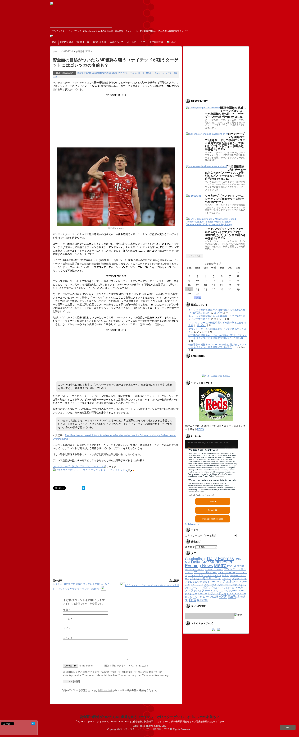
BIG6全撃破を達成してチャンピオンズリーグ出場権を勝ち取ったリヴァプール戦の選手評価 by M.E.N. (225, 112)
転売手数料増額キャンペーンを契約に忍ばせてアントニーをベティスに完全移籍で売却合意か (217, 337)
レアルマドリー (217, 593)
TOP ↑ (287, 727)
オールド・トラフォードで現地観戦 (145, 42)
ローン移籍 (210, 597)
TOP (54, 42)
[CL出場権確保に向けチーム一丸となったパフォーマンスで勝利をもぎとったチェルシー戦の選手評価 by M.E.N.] (206, 166)
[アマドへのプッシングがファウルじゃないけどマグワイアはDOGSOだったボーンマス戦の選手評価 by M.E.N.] (216, 224)
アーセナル (201, 572)
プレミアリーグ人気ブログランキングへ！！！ (78, 466)
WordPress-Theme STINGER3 (149, 725)
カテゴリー (191, 535)
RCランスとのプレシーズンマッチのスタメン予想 (152, 585)
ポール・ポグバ (200, 587)
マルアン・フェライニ (223, 588)
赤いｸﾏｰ (218, 312)
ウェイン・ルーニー (226, 573)
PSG (229, 566)
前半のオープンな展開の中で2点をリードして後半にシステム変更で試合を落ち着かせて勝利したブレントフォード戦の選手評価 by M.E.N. (225, 141)
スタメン (226, 578)
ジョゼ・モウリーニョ (205, 578)
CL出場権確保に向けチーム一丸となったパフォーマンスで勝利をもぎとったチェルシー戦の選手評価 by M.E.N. (225, 172)
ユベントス (218, 591)
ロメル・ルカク (193, 597)
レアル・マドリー (236, 593)
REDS (200, 429)
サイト (66, 628)
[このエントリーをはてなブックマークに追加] (83, 488)
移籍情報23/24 (84, 73)
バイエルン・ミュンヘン (153, 73)
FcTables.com (192, 524)
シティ (225, 575)
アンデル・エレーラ (214, 569)
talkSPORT (238, 566)
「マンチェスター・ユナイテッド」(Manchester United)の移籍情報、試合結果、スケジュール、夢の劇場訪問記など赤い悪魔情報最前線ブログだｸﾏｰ (149, 721)
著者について (116, 42)
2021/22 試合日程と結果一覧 (74, 42)
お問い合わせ (99, 42)
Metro (220, 565)
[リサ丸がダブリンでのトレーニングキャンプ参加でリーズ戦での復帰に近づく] (193, 195)
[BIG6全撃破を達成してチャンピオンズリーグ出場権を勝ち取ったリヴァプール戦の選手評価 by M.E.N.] (203, 107)
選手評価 (202, 600)
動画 (232, 596)
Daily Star (200, 562)
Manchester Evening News (104, 73)
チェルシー (230, 581)
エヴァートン (195, 575)
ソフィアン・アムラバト (129, 73)
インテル (213, 573)
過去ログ (190, 547)
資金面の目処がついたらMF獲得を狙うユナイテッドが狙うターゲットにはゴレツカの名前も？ (149, 717)
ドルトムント (197, 584)
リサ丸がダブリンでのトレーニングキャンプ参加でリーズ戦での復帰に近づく (224, 198)
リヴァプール (231, 590)
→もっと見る (194, 256)
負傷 (192, 600)
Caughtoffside (195, 559)
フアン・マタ (223, 585)
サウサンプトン (212, 575)
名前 (66, 609)
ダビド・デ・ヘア (212, 581)
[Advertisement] (115, 120)
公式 (223, 596)
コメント (68, 637)
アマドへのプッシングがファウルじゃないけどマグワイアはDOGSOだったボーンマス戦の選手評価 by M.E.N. (225, 234)
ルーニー (202, 593)
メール (67, 619)
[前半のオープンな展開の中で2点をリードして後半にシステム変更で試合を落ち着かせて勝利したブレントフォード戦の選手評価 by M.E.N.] (207, 133)
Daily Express (220, 558)
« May (197, 297)
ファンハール (210, 584)
